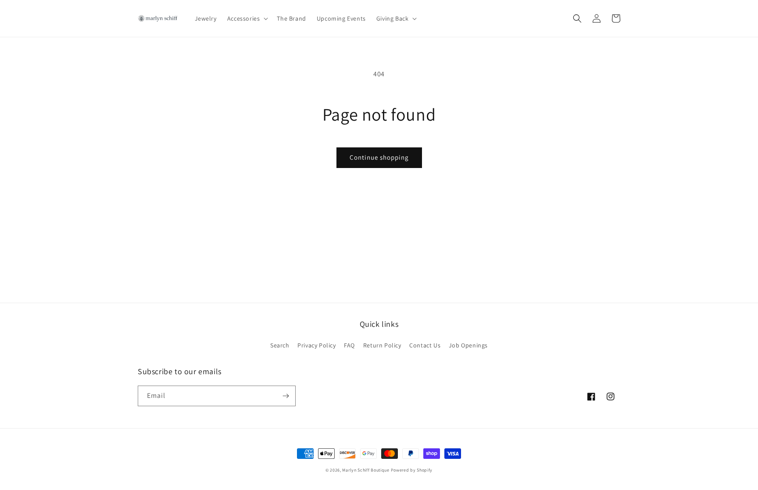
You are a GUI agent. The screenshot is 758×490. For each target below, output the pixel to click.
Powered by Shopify (412, 470)
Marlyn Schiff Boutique (365, 470)
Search (280, 345)
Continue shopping (379, 157)
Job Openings (468, 345)
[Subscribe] (285, 396)
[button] (247, 18)
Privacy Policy (316, 345)
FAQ (349, 345)
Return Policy (382, 345)
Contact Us (424, 345)
